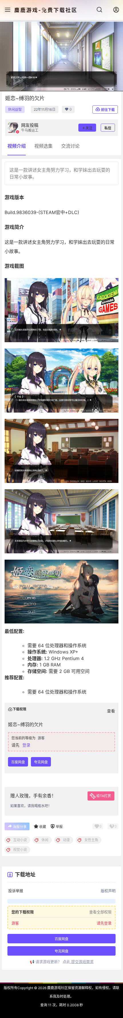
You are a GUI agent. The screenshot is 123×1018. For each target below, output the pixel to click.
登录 (26, 744)
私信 (107, 128)
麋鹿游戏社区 (57, 988)
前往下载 (108, 110)
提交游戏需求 (82, 961)
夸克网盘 (41, 762)
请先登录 (104, 923)
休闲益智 (15, 109)
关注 (89, 128)
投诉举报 (15, 890)
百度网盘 (18, 762)
